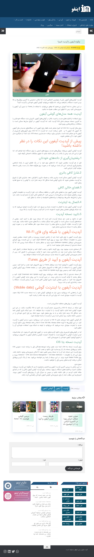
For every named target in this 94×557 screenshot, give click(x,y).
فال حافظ (79, 505)
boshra (74, 48)
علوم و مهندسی (40, 20)
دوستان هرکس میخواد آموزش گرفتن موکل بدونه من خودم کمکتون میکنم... (41, 515)
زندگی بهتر (51, 20)
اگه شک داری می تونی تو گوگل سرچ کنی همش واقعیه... (41, 524)
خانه (91, 20)
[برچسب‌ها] (51, 487)
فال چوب (79, 494)
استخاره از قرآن (66, 500)
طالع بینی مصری (66, 511)
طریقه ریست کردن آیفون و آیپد (45, 417)
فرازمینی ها (83, 20)
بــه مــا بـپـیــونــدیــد (21, 488)
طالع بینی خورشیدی (67, 518)
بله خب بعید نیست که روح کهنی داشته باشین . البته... (42, 496)
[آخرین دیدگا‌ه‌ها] (37, 487)
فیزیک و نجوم (71, 20)
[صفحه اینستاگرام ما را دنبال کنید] (5, 551)
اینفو (76, 550)
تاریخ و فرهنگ (72, 25)
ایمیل (80, 460)
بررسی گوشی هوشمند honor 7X (21, 417)
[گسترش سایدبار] (3, 30)
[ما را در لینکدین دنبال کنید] (9, 551)
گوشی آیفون (48, 388)
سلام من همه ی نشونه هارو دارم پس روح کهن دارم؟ (42, 505)
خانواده (28, 20)
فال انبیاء (79, 512)
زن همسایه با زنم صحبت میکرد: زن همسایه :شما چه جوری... (42, 534)
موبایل (78, 31)
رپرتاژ (42, 25)
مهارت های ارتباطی (86, 25)
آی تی (61, 20)
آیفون (58, 388)
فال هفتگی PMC (79, 488)
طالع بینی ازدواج (79, 524)
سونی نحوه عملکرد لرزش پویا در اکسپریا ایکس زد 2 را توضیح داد (70, 420)
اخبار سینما (59, 25)
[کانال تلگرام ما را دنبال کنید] (17, 551)
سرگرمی (50, 25)
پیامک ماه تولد (66, 524)
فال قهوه (66, 494)
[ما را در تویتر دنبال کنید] (13, 551)
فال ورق (66, 490)
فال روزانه (66, 505)
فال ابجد (79, 501)
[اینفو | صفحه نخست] (80, 9)
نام (44, 460)
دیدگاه (80, 445)
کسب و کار (19, 20)
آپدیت (65, 388)
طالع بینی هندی (79, 518)
